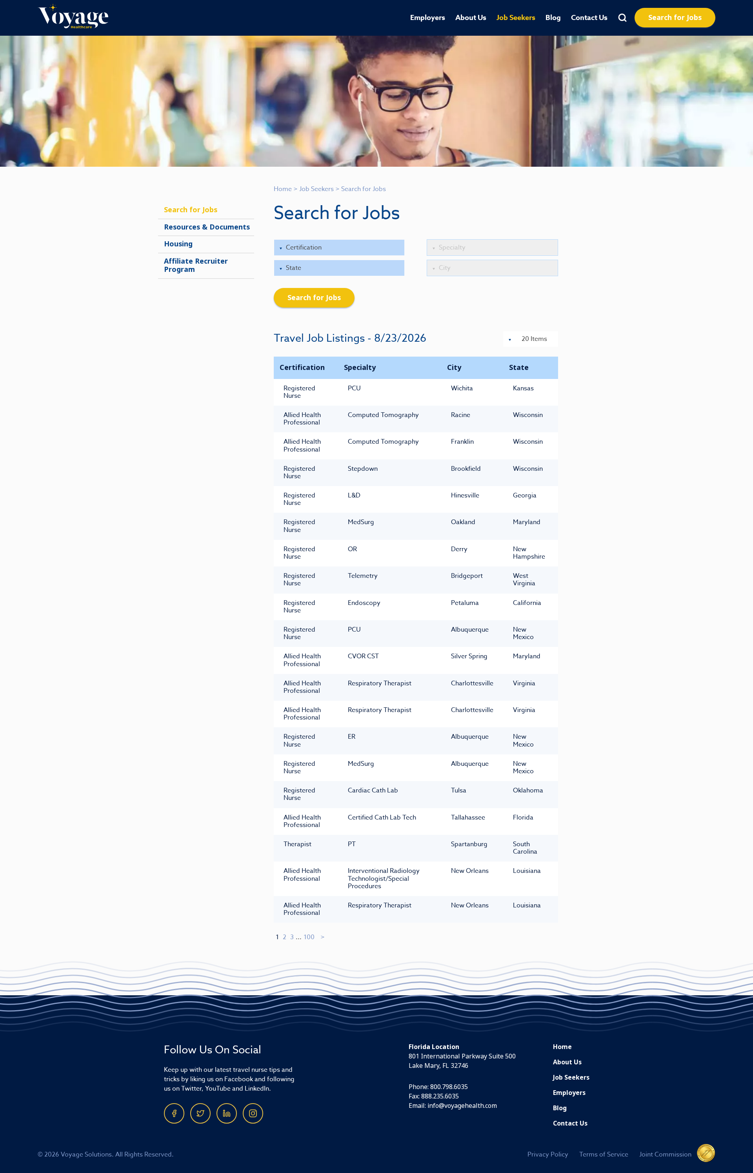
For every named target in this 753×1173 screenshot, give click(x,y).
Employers (427, 18)
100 (309, 937)
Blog (553, 18)
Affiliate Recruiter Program (196, 265)
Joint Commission (665, 1154)
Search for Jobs (675, 18)
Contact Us (589, 18)
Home (283, 189)
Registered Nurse (299, 392)
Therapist (297, 844)
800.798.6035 (449, 1086)
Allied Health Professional (302, 418)
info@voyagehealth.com (462, 1105)
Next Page (323, 937)
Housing (178, 244)
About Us (470, 18)
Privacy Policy (547, 1154)
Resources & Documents (207, 227)
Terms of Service (603, 1154)
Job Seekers (516, 18)
